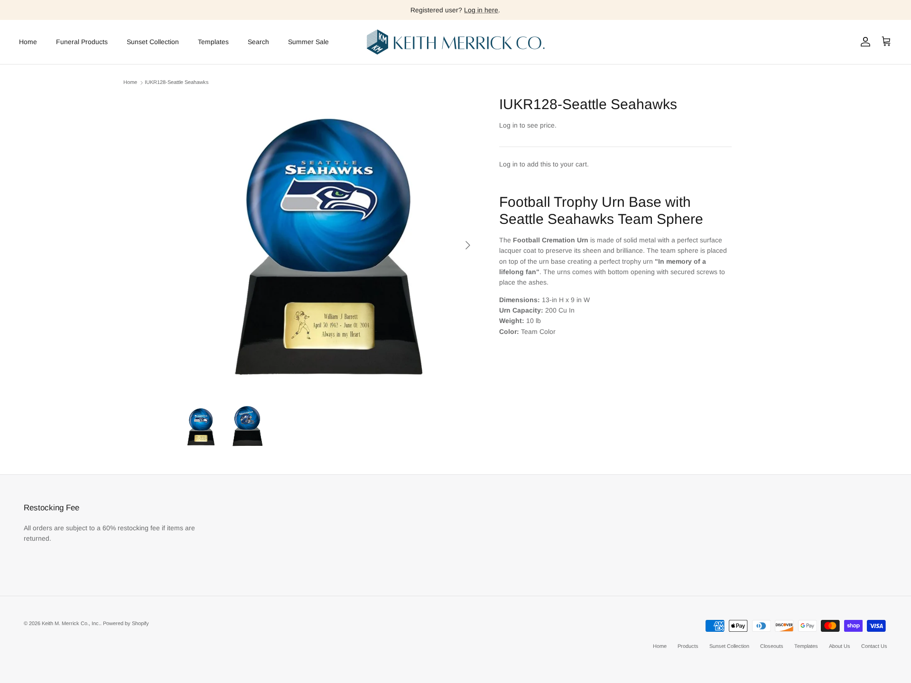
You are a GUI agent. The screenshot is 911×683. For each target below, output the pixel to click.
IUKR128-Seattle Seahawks (177, 82)
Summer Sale (308, 42)
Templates (213, 42)
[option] (328, 245)
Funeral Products (82, 42)
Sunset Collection (153, 42)
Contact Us (874, 646)
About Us (839, 646)
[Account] (863, 41)
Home (28, 42)
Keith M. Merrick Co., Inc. (71, 623)
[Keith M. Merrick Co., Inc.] (456, 42)
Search (258, 42)
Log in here (481, 10)
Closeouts (771, 646)
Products (688, 646)
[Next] (467, 245)
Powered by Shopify (126, 623)
